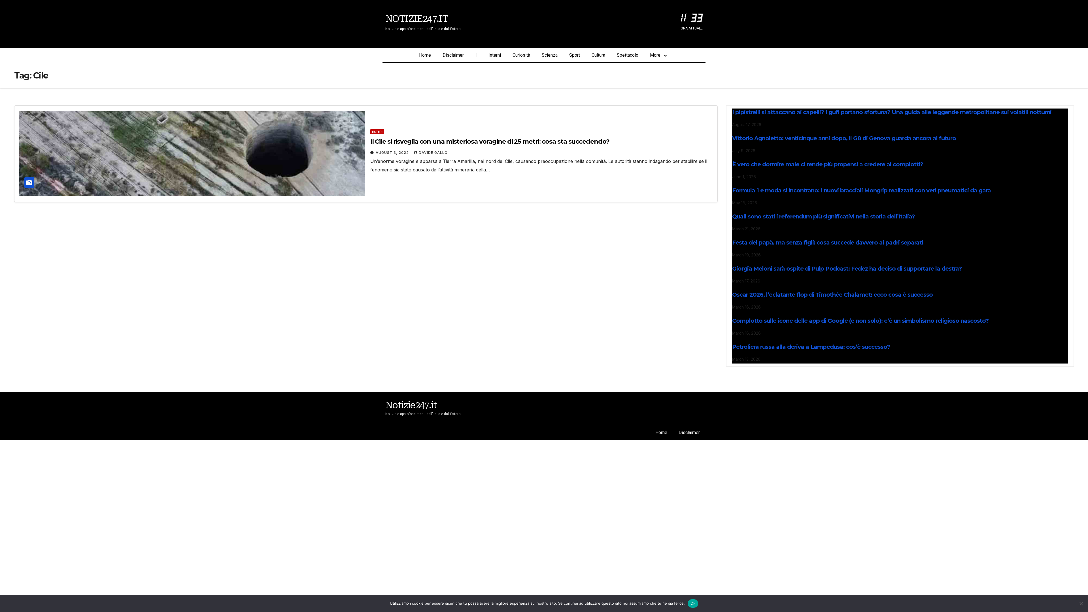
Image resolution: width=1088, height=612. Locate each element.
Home (425, 55)
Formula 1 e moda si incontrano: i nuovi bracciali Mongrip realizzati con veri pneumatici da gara (861, 190)
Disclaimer (453, 55)
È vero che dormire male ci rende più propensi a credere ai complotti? (827, 164)
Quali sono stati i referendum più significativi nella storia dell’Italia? (823, 216)
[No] (1081, 603)
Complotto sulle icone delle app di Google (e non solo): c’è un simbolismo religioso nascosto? (860, 320)
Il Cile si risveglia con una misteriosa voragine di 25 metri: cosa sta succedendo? (489, 141)
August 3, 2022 (393, 152)
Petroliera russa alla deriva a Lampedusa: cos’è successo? (811, 346)
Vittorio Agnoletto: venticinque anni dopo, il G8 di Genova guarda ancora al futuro (844, 138)
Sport (574, 55)
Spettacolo (627, 55)
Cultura (598, 55)
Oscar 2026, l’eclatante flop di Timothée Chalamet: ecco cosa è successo (832, 294)
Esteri (377, 131)
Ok (693, 603)
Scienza (550, 55)
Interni (494, 55)
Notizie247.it (416, 18)
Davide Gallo (433, 152)
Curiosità (521, 55)
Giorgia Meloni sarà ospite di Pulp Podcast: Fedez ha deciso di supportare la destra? (847, 268)
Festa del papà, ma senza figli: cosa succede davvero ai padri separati (827, 242)
